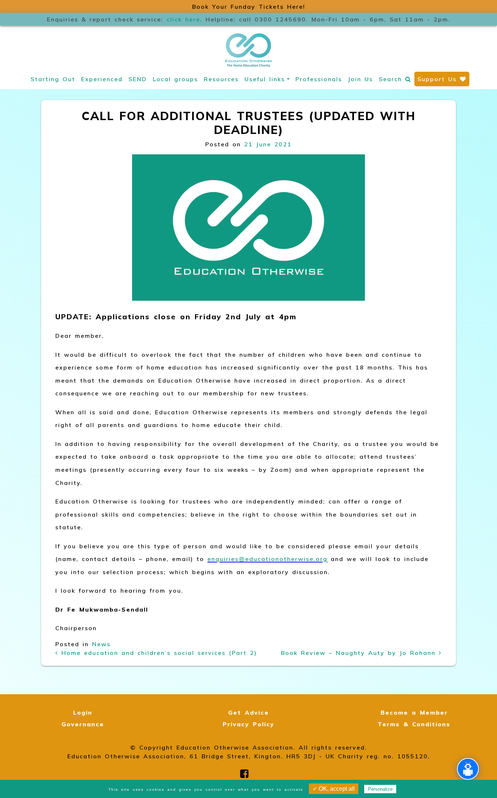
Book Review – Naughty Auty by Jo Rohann (360, 652)
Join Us (360, 79)
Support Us (438, 79)
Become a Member (414, 712)
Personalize (380, 789)
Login (82, 712)
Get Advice (248, 712)
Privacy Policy (248, 724)
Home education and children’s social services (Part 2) (157, 652)
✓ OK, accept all (334, 789)
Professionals (318, 79)
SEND (137, 79)
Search (392, 79)
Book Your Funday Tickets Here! (248, 6)
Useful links (264, 79)
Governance (82, 724)
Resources (221, 79)
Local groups (175, 79)
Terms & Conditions (414, 724)
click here (183, 19)
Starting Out (53, 79)
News (101, 644)
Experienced (102, 79)
